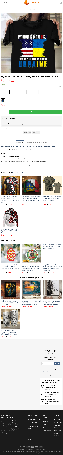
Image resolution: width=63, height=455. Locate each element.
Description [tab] (20, 142)
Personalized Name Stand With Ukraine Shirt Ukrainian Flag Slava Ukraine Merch (52, 198)
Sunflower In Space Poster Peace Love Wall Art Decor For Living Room (10, 303)
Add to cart (35, 112)
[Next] (62, 260)
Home (28, 9)
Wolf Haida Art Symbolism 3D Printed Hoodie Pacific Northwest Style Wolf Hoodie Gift (10, 199)
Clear (60, 86)
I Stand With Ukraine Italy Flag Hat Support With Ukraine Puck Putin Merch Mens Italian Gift (31, 198)
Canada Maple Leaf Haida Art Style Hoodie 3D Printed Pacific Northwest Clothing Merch (10, 231)
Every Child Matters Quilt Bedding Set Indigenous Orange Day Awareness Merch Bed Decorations (52, 267)
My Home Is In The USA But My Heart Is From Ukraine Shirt (28, 146)
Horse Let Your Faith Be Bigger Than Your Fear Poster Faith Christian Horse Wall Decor (52, 303)
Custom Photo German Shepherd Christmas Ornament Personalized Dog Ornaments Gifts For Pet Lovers (31, 267)
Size (2, 87)
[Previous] (1, 260)
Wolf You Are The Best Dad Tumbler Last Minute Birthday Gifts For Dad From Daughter (9, 332)
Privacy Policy (46, 371)
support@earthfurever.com (34, 419)
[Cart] (61, 2)
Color (3, 96)
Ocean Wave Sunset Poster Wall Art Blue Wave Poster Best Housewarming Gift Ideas (31, 303)
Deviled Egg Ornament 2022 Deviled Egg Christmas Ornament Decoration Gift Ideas (10, 266)
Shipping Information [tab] (40, 142)
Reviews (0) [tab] (28, 142)
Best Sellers (33, 9)
